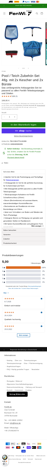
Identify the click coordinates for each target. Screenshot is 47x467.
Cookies (28, 390)
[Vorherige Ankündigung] (4, 5)
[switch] (5, 464)
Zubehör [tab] (6, 239)
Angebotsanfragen (14, 366)
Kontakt (9, 390)
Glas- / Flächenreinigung (33, 363)
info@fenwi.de (15, 423)
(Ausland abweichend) (15, 157)
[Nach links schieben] (18, 68)
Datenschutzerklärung (15, 387)
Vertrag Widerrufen (17, 394)
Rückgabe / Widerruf (14, 381)
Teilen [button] (6, 163)
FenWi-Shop (10, 455)
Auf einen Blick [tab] (9, 172)
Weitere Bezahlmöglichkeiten (23, 136)
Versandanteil (41, 105)
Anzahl (4, 112)
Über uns (18, 360)
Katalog (9, 360)
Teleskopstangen (12, 180)
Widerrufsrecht (40, 455)
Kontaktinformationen (24, 462)
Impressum (19, 390)
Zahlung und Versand (34, 387)
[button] (4, 13)
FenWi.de (8, 407)
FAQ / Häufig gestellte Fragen (18, 369)
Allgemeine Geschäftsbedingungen (20, 384)
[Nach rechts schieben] (28, 68)
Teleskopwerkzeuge (14, 363)
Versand (30, 459)
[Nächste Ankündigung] (43, 5)
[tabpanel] (23, 201)
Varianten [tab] (6, 234)
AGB (24, 459)
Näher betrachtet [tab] (9, 230)
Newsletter (36, 369)
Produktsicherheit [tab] (10, 243)
